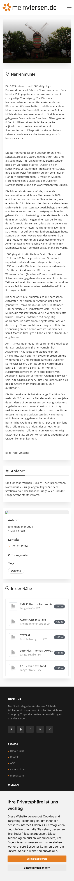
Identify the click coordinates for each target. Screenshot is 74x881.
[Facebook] (30, 729)
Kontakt (14, 757)
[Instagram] (40, 729)
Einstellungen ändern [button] (37, 867)
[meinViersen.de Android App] (20, 729)
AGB (12, 763)
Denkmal (16, 570)
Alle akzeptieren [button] (37, 858)
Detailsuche (17, 751)
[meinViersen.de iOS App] (11, 729)
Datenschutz (17, 769)
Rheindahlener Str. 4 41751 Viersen (20, 528)
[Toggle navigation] (69, 7)
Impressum (17, 775)
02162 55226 (20, 546)
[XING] (49, 729)
